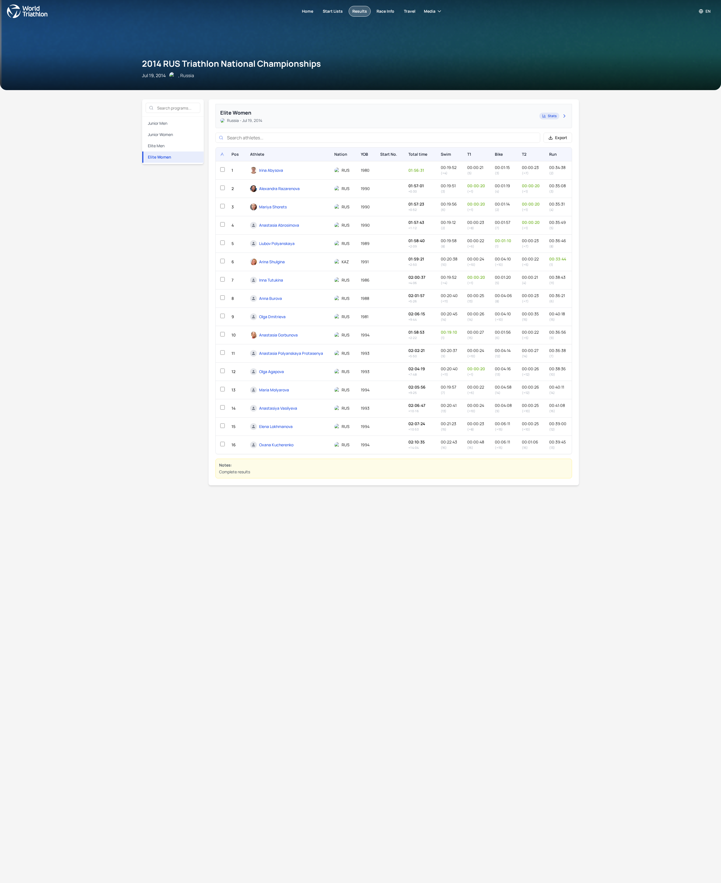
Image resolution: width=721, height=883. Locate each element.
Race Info (385, 11)
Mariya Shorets (273, 206)
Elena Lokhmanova (276, 426)
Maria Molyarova (274, 390)
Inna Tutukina (271, 280)
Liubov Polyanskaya (277, 243)
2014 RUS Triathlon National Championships (231, 63)
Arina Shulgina (272, 261)
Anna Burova (270, 298)
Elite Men (156, 145)
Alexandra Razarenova (279, 188)
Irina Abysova (271, 170)
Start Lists (333, 11)
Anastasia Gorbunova (278, 335)
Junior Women (160, 134)
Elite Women (159, 157)
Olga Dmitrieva (272, 316)
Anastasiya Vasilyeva (278, 408)
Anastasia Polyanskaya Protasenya (291, 353)
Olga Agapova (271, 371)
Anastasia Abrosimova (279, 225)
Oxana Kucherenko (276, 444)
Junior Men (157, 123)
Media (429, 11)
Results (359, 11)
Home (307, 11)
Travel (409, 11)
